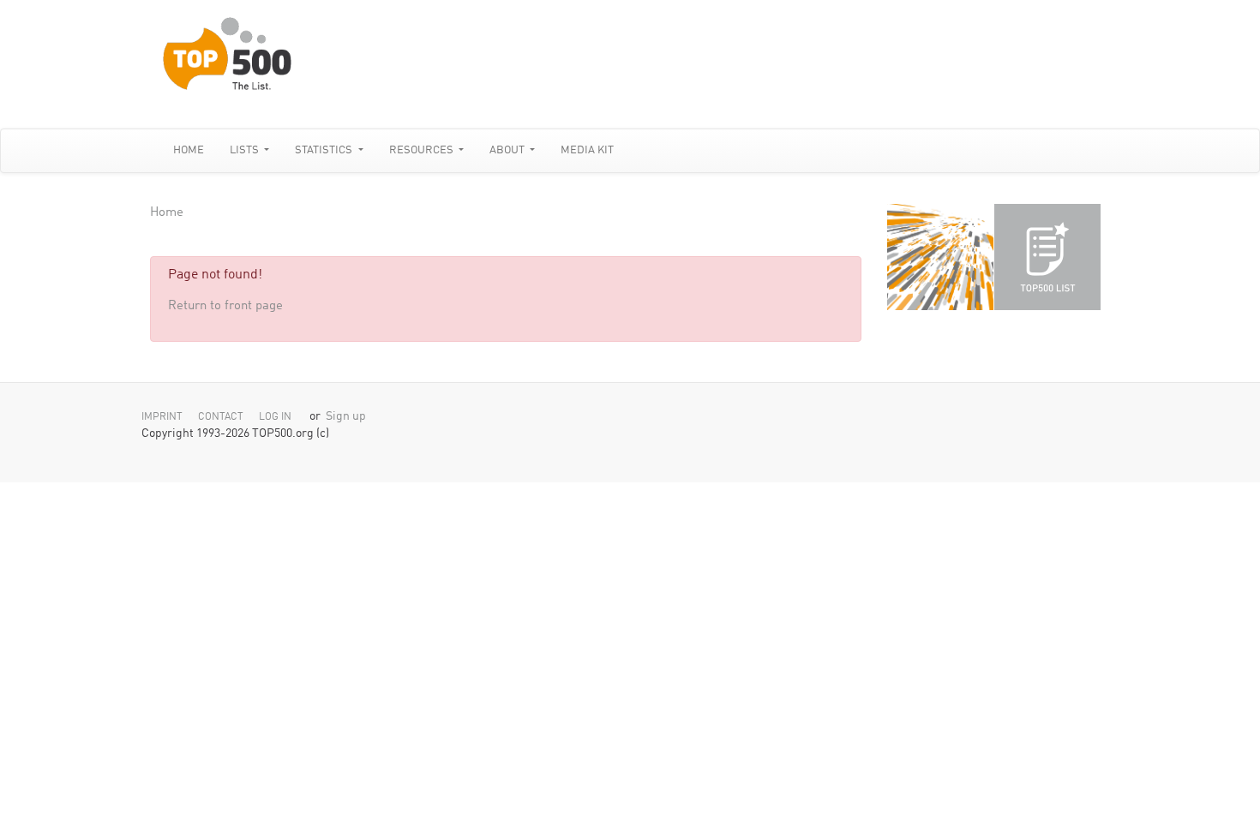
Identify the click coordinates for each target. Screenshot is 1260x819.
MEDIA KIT (587, 150)
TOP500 (940, 257)
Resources (422, 150)
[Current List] (1047, 257)
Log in (275, 417)
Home (188, 150)
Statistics (325, 150)
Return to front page (225, 306)
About (508, 150)
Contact (220, 417)
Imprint (162, 417)
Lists (245, 150)
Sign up (346, 416)
